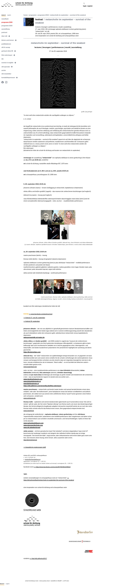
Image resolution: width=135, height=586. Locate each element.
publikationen (6, 44)
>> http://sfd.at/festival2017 (38, 558)
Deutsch (3, 15)
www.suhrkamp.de (30, 398)
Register (90, 6)
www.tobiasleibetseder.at (32, 381)
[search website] (84, 3)
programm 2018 (43, 15)
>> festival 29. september (32, 321)
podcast (4, 32)
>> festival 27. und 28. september (34, 317)
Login (85, 6)
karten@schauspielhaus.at (32, 459)
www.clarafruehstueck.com (33, 379)
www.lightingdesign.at (31, 383)
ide (2, 59)
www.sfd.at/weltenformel (32, 427)
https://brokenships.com (32, 352)
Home (25, 15)
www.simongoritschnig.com (33, 425)
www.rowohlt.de (29, 410)
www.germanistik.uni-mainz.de (34, 337)
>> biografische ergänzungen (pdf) (35, 447)
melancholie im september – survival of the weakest (68, 15)
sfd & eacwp (5, 47)
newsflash (5, 19)
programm (32, 15)
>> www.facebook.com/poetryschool (40, 314)
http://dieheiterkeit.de (30, 440)
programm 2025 (6, 25)
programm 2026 (6, 22)
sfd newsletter (6, 74)
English (9, 15)
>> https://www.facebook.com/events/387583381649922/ (52, 467)
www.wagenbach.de (30, 366)
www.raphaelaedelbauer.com (33, 423)
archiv (3, 70)
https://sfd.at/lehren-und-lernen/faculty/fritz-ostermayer (42, 386)
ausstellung (5, 29)
